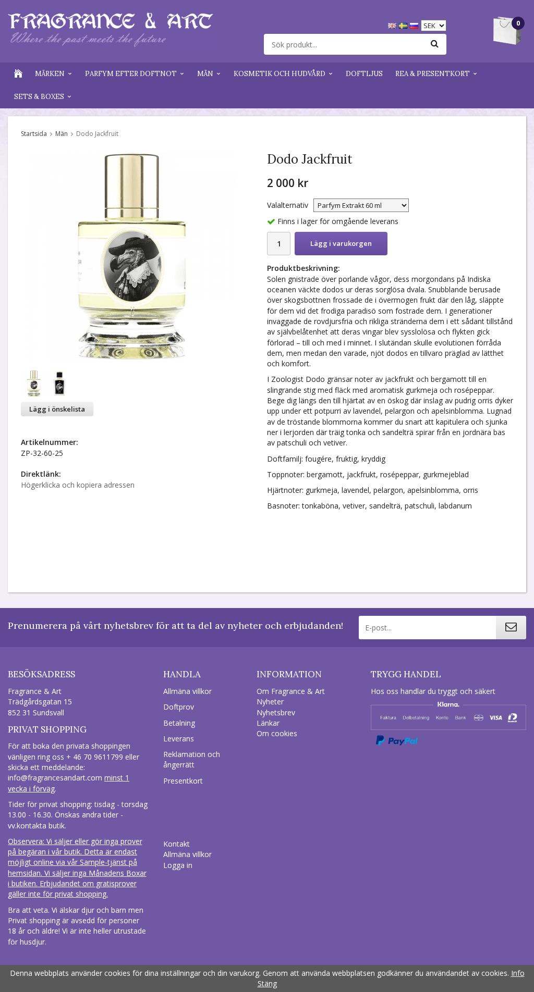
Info (518, 973)
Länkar (268, 723)
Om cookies (277, 733)
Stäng (267, 983)
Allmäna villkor (187, 691)
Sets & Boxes (39, 96)
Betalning (179, 723)
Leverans (178, 738)
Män (205, 73)
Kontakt (176, 844)
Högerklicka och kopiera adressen (78, 485)
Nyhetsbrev (276, 712)
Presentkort (183, 781)
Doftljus (364, 73)
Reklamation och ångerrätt (191, 759)
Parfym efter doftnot (131, 73)
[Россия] (415, 25)
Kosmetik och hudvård (279, 73)
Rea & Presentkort (432, 73)
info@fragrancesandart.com (55, 778)
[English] (393, 25)
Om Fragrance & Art (291, 691)
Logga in (177, 865)
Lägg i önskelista (57, 409)
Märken (50, 73)
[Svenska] (404, 25)
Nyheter (270, 701)
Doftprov (178, 707)
